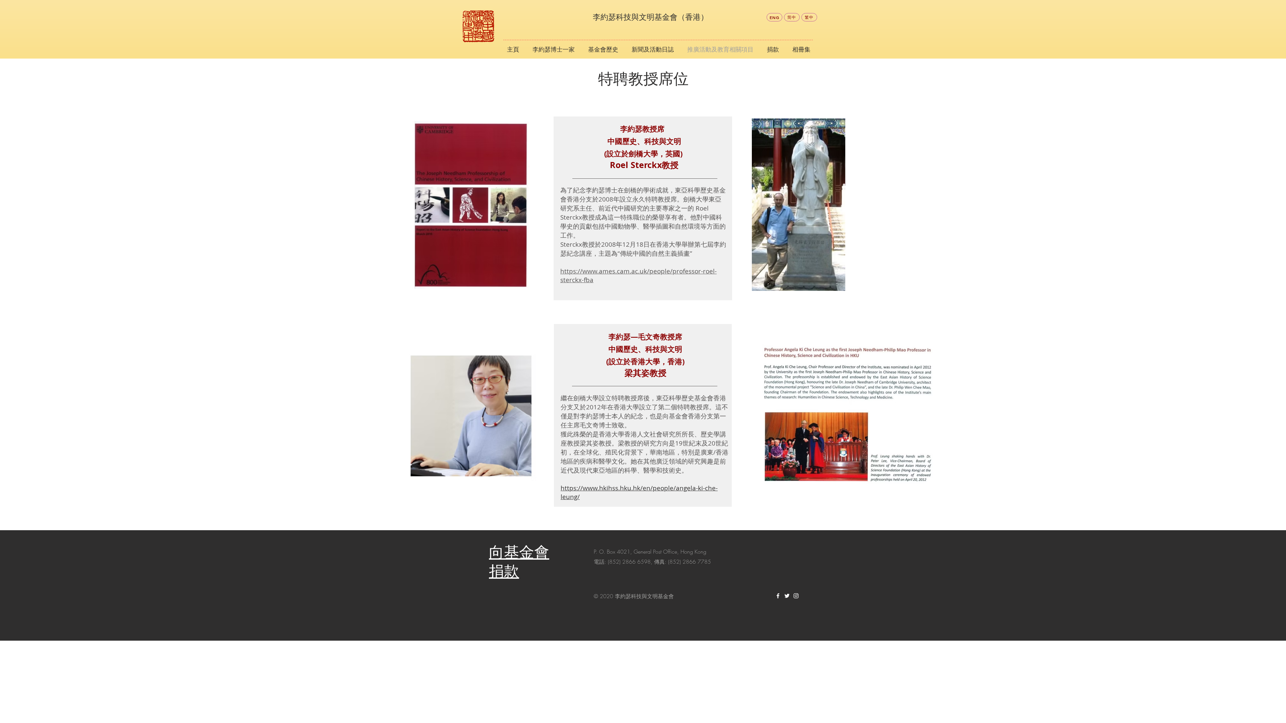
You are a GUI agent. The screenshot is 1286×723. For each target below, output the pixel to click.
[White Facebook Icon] (778, 595)
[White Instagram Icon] (796, 595)
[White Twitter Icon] (787, 595)
